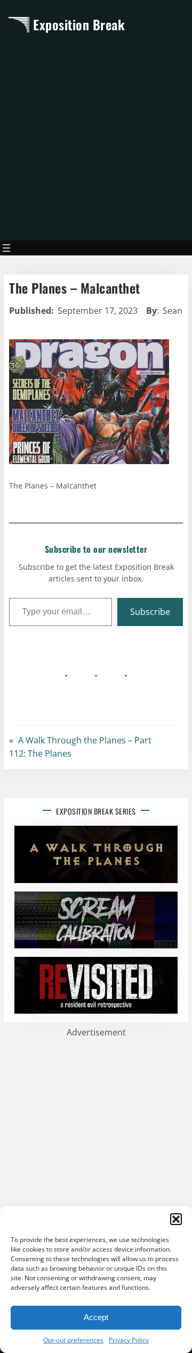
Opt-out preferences (73, 1340)
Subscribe (150, 612)
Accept (96, 1317)
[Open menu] (6, 248)
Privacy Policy (129, 1340)
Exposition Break (79, 24)
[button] (176, 1219)
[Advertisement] (96, 136)
